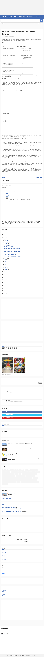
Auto (3, 553)
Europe (4, 473)
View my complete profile (6, 498)
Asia (3, 177)
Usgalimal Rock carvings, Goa (10, 254)
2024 (5, 236)
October (6, 243)
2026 (5, 232)
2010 (5, 288)
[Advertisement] (7, 7)
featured (12, 473)
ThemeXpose (13, 655)
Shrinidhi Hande (12, 196)
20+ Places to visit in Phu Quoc (10, 246)
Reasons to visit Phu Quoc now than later (12, 251)
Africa (9, 469)
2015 (5, 280)
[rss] (38, 24)
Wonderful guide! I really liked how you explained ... (12, 511)
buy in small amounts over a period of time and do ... (12, 508)
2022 (5, 239)
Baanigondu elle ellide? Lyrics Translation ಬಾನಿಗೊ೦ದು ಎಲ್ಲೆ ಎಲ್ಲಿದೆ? (20, 443)
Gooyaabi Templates (33, 655)
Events (8, 473)
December (7, 240)
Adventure (5, 469)
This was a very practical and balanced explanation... (12, 510)
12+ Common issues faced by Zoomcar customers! (14, 253)
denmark (26, 471)
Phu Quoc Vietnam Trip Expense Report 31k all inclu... (14, 249)
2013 (5, 283)
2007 (5, 293)
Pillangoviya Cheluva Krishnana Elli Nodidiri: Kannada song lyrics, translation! (23, 448)
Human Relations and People (32, 473)
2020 (5, 272)
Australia (29, 469)
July (5, 259)
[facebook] (30, 24)
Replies (8, 195)
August (6, 258)
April (5, 264)
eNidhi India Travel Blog (9, 17)
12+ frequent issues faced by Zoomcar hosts (12, 256)
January (6, 269)
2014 (5, 282)
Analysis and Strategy (20, 469)
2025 (5, 234)
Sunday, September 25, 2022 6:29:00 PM (11, 190)
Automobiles (35, 469)
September (7, 245)
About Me (4, 552)
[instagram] (36, 24)
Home (3, 23)
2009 (5, 290)
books (12, 471)
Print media (4, 559)
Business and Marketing (19, 471)
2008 (5, 291)
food (20, 473)
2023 (5, 237)
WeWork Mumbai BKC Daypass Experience (12, 248)
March (6, 266)
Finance (16, 473)
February (6, 267)
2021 (5, 271)
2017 (5, 277)
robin (7, 391)
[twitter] (32, 24)
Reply (6, 193)
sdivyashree (8, 400)
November (7, 242)
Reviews (3, 556)
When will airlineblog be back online (9, 507)
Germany (23, 473)
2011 (5, 287)
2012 (5, 285)
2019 (5, 274)
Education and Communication (34, 471)
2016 (5, 279)
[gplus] (35, 24)
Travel (3, 555)
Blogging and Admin (6, 471)
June (6, 261)
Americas (13, 469)
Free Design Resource (20, 655)
